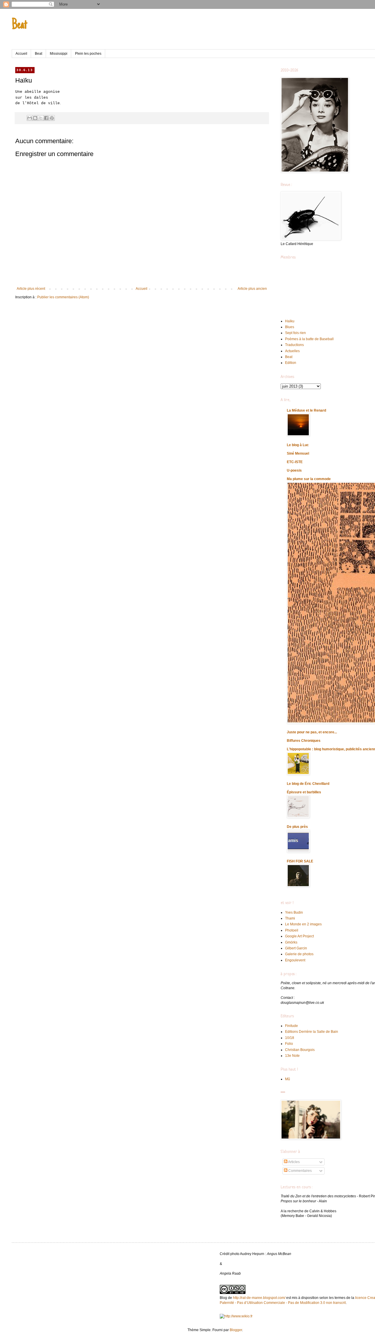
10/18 (289, 1038)
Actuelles (292, 351)
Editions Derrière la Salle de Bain (311, 1032)
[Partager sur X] (41, 118)
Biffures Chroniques (304, 741)
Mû (287, 1079)
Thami (290, 918)
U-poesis (294, 470)
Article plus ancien (252, 289)
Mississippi (58, 54)
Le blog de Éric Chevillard (308, 784)
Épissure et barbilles (304, 792)
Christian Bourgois (300, 1050)
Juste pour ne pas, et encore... (312, 732)
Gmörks (291, 942)
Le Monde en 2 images (303, 924)
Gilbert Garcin (296, 948)
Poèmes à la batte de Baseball (309, 339)
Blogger (236, 1330)
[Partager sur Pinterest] (52, 118)
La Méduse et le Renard (306, 410)
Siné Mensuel (298, 453)
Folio (289, 1044)
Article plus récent (31, 289)
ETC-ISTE (295, 462)
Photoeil (291, 930)
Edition (290, 363)
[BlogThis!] (35, 118)
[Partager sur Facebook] (46, 118)
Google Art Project (299, 936)
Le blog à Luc (298, 445)
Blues (289, 327)
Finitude (291, 1026)
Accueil (21, 54)
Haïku (289, 321)
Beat (19, 25)
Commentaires (299, 1171)
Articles (293, 1162)
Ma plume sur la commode (309, 479)
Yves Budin (294, 912)
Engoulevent (295, 960)
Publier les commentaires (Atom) (63, 297)
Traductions (294, 345)
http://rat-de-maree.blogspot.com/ (259, 1298)
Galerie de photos (299, 954)
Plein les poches (88, 54)
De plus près (297, 827)
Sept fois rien (295, 333)
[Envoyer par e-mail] (30, 118)
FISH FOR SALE (300, 861)
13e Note (292, 1056)
